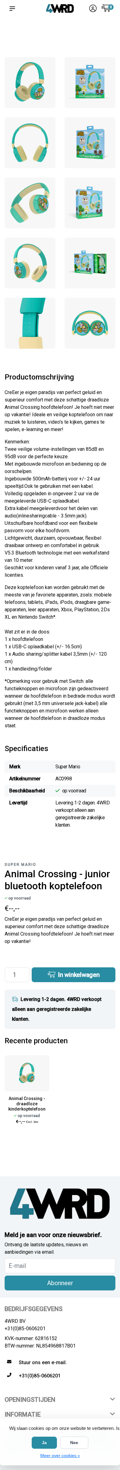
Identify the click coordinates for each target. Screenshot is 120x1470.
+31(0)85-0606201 (25, 1328)
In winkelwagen (77, 974)
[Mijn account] (93, 9)
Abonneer (60, 1283)
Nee (74, 1442)
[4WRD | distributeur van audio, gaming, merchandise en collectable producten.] (60, 8)
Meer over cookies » (60, 1455)
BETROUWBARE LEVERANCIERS (49, 34)
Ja (44, 1442)
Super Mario (20, 864)
